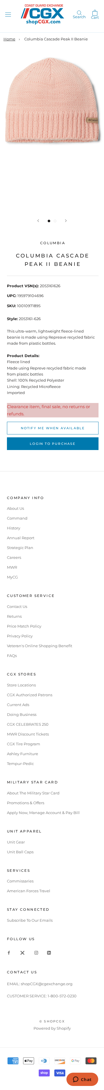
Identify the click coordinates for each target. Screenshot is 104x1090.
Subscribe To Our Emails (30, 920)
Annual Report (20, 538)
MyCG (12, 577)
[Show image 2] (55, 221)
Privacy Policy (20, 636)
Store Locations (21, 685)
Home (9, 39)
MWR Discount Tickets (28, 734)
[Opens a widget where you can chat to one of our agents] (82, 1080)
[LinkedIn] (49, 952)
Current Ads (18, 705)
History (13, 528)
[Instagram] (36, 952)
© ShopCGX (52, 1021)
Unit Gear (16, 842)
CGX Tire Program (23, 744)
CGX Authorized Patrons (29, 695)
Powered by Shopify (52, 1028)
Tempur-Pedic (20, 763)
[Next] (66, 220)
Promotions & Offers (25, 803)
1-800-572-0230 (62, 996)
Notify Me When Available (53, 428)
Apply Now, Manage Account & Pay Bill (43, 813)
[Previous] (38, 220)
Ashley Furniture (22, 754)
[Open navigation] (8, 14)
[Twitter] (22, 952)
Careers (14, 557)
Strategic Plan (20, 548)
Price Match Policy (24, 626)
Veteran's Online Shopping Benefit (39, 646)
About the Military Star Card (33, 793)
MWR (12, 567)
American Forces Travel (28, 891)
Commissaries (20, 881)
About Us (15, 508)
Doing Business (21, 714)
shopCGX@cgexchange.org (47, 983)
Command (17, 518)
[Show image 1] (49, 221)
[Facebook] (9, 952)
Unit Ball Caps (20, 852)
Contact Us (17, 606)
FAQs (12, 656)
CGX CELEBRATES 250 (28, 724)
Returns (14, 616)
